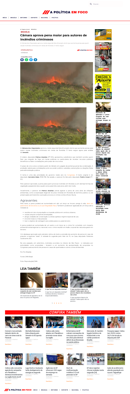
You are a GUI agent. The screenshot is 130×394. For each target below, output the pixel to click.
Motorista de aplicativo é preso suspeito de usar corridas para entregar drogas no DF (30, 291)
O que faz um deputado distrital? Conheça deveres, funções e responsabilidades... (56, 294)
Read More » (8, 344)
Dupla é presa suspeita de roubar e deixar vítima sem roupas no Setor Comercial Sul (103, 172)
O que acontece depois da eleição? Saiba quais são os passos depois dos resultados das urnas (80, 292)
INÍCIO (5, 17)
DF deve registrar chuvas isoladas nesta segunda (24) (95, 370)
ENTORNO (23, 17)
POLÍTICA (55, 17)
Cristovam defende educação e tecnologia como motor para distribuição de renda (103, 209)
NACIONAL (44, 17)
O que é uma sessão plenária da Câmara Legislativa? (103, 191)
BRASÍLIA (13, 17)
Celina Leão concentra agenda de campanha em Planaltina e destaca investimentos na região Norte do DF (13, 372)
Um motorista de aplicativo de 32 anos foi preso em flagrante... (31, 296)
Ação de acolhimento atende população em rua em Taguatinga (115, 370)
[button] (22, 59)
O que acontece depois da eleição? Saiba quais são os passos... (79, 299)
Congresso (71, 175)
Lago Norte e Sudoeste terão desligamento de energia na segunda (34, 370)
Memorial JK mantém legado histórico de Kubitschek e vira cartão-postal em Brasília (95, 335)
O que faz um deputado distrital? (56, 289)
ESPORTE (34, 17)
